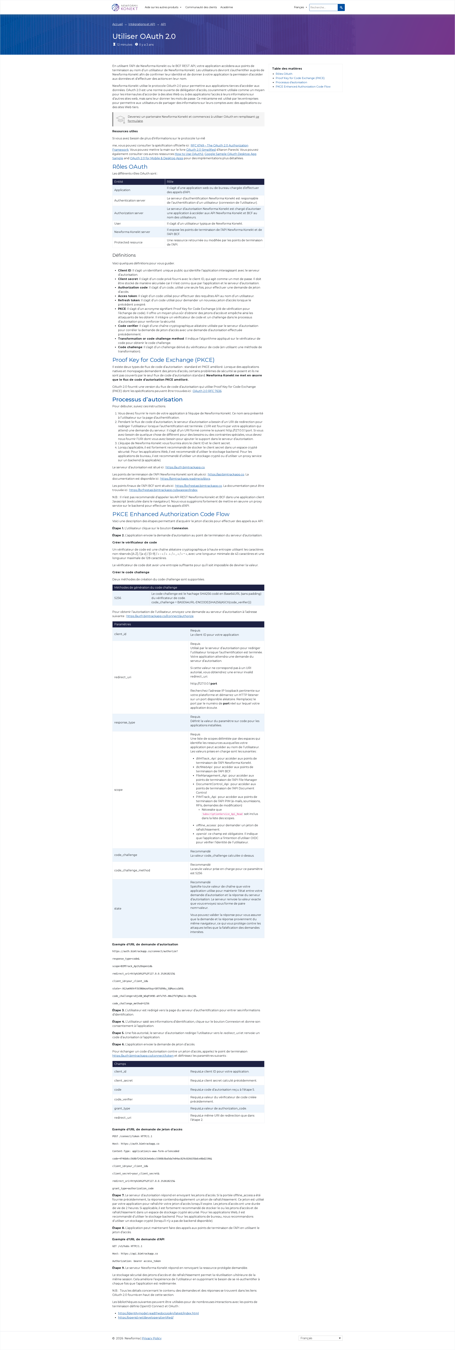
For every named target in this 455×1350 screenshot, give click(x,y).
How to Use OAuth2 (189, 154)
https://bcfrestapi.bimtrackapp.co (198, 486)
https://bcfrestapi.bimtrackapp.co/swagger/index (163, 490)
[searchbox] (327, 7)
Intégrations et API (142, 24)
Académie (226, 7)
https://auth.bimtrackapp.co (185, 467)
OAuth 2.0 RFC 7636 (207, 391)
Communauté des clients (201, 7)
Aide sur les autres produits (161, 7)
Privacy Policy (152, 1338)
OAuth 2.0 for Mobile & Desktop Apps (156, 158)
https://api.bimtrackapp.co (226, 474)
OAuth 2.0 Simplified (201, 149)
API (163, 24)
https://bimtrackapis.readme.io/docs (185, 478)
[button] (341, 7)
